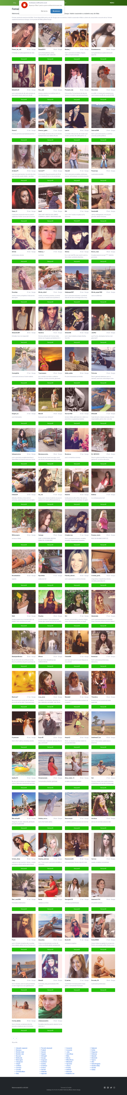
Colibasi (18, 1065)
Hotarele (43, 1071)
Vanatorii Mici (95, 1065)
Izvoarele (69, 1050)
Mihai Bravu (69, 1060)
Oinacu (68, 1065)
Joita (67, 1052)
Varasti (93, 1067)
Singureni (94, 1052)
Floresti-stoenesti (46, 1048)
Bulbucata (19, 1058)
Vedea (93, 1069)
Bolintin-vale (20, 1054)
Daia (17, 1073)
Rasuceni (69, 1071)
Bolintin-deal (20, 1052)
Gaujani (43, 1054)
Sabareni (94, 1048)
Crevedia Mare (20, 1071)
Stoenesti (94, 1058)
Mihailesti (69, 1062)
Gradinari (44, 1065)
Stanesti (93, 1056)
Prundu (68, 1067)
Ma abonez (56, 11)
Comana (18, 1067)
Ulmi (92, 1062)
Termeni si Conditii (66, 1087)
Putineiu (68, 1069)
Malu (67, 1056)
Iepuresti (44, 1073)
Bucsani (18, 1056)
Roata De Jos (70, 1073)
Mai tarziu (44, 11)
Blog (14, 3)
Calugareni (19, 1062)
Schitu (93, 1050)
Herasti (43, 1069)
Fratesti (43, 1050)
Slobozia (94, 1054)
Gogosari (44, 1060)
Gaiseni (43, 1052)
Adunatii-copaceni (21, 1048)
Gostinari (44, 1062)
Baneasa (18, 1050)
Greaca (43, 1067)
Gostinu (43, 1064)
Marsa (68, 1058)
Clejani (18, 1064)
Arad (64, 3)
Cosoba (18, 1069)
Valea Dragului (95, 1064)
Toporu (93, 1060)
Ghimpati (44, 1056)
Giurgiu (43, 1058)
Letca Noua (69, 1054)
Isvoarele (69, 1048)
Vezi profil (24, 59)
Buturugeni (19, 1060)
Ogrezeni (69, 1064)
